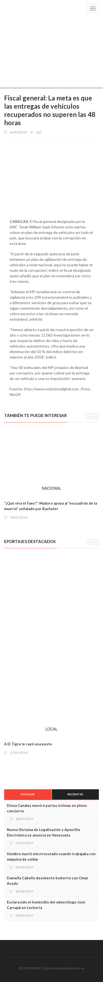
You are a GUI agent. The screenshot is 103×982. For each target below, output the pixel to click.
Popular (28, 794)
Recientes (75, 794)
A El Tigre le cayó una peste (28, 744)
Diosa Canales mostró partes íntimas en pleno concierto (47, 808)
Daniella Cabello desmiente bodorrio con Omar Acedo (47, 881)
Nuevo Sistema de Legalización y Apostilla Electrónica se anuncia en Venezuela (43, 832)
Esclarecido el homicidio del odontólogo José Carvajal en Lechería (46, 905)
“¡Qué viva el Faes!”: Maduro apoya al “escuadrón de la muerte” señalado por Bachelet (50, 506)
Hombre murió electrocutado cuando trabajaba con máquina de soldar (51, 856)
